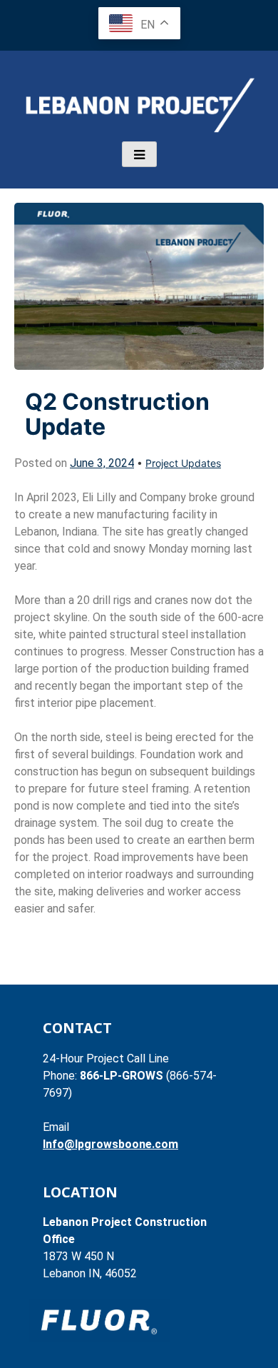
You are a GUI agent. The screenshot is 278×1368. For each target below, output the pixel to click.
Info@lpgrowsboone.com (110, 1144)
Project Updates (183, 463)
